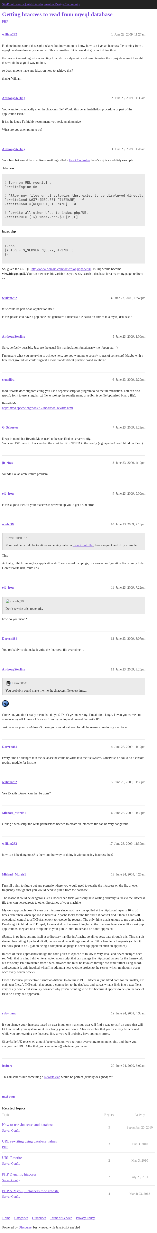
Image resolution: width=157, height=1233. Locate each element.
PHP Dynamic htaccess (19, 1174)
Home (6, 1218)
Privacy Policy (85, 1218)
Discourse (25, 1227)
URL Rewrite (12, 1158)
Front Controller (79, 160)
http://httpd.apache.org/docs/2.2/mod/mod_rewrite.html (37, 408)
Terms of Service (61, 1218)
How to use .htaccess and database (27, 1125)
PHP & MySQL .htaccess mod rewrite (30, 1191)
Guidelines (39, 1218)
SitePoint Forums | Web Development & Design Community (41, 4)
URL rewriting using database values (29, 1141)
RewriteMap (52, 1077)
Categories (21, 1218)
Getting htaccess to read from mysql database (57, 14)
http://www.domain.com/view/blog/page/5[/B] (61, 269)
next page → (10, 1096)
